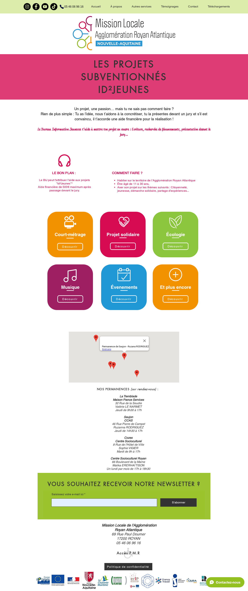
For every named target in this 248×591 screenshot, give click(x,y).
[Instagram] (27, 6)
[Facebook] (36, 6)
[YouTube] (44, 6)
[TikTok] (53, 6)
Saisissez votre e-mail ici (68, 494)
